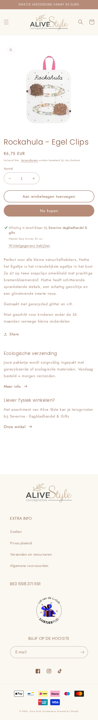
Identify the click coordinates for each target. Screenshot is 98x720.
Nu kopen (49, 211)
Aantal (8, 168)
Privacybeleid (21, 543)
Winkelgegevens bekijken (29, 245)
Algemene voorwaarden (29, 565)
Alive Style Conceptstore (43, 711)
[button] (6, 22)
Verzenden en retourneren (31, 554)
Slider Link (13, 353)
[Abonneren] (82, 652)
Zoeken (16, 531)
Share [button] (14, 334)
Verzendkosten (29, 160)
